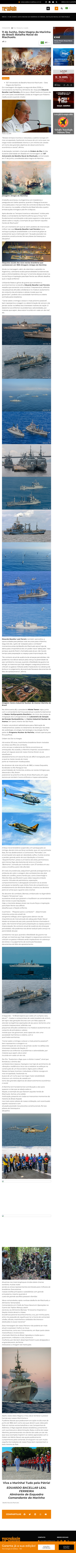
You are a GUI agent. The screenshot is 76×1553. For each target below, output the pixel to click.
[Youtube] (53, 2)
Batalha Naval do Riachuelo (11, 1502)
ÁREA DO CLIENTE (68, 2)
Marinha (5, 78)
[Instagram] (46, 2)
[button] (48, 8)
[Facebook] (49, 2)
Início (4, 17)
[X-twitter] (56, 2)
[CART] (56, 8)
